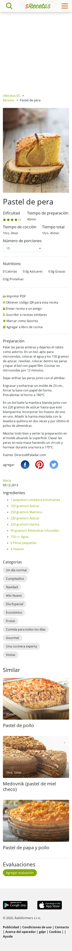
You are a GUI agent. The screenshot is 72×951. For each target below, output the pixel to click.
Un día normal (16, 570)
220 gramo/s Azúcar (25, 518)
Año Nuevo (14, 595)
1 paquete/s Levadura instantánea (35, 500)
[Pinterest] (39, 464)
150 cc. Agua (19, 537)
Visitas (10, 655)
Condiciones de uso (37, 927)
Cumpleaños (15, 578)
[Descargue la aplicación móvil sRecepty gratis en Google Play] (15, 905)
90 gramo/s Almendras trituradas (35, 530)
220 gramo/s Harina (25, 524)
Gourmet (12, 638)
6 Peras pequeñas (23, 543)
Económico (14, 612)
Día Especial (14, 604)
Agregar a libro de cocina (25, 327)
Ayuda (8, 936)
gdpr (42, 932)
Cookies (55, 932)
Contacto (62, 927)
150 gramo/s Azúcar (25, 506)
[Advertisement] (36, 50)
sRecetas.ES (11, 95)
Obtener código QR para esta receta (32, 302)
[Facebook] (25, 464)
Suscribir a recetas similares (26, 315)
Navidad (12, 587)
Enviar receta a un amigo (24, 308)
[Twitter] (54, 464)
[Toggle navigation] (64, 6)
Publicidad (11, 927)
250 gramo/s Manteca (26, 512)
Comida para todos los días (26, 629)
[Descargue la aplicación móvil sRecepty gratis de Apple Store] (49, 905)
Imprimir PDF (16, 296)
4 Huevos (17, 549)
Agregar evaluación (20, 873)
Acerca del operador (20, 932)
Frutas (10, 621)
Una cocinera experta (21, 646)
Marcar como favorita (22, 321)
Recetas (8, 100)
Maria (7, 480)
